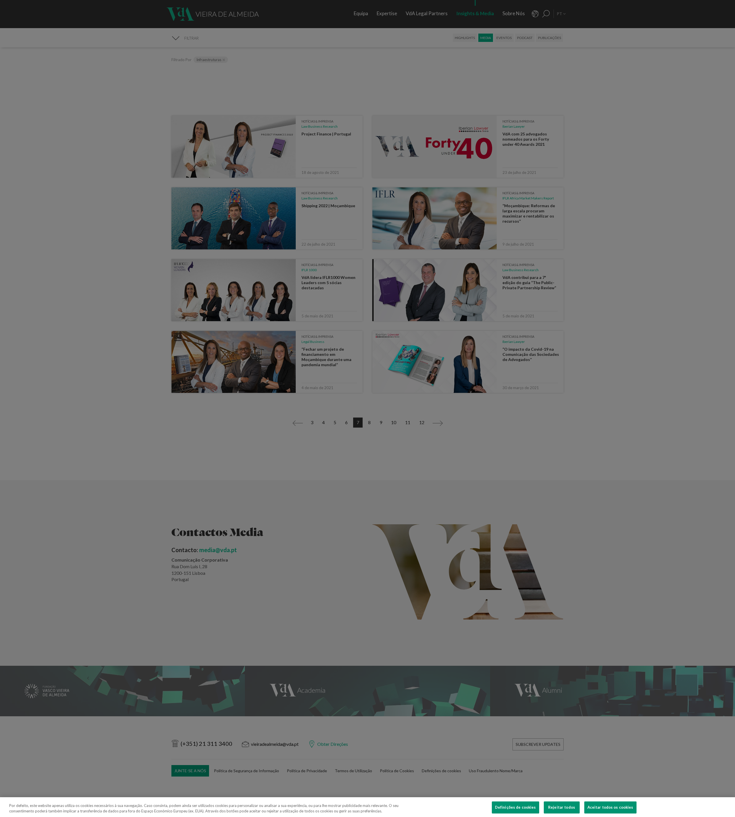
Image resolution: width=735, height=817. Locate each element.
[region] (367, 807)
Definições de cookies (515, 807)
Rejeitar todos (561, 807)
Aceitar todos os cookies (610, 807)
